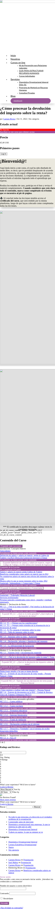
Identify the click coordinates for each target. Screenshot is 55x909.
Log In (3, 154)
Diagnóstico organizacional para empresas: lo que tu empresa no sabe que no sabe (29, 825)
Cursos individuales (27, 76)
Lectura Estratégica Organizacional (22, 845)
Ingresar (18, 101)
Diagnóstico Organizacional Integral (22, 829)
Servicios (15, 79)
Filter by (15, 792)
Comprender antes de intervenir (21, 822)
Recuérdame (8, 899)
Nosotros (15, 59)
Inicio (13, 55)
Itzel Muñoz (13, 862)
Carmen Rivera (9, 119)
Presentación (28, 860)
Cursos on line (18, 62)
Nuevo (11, 847)
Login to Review (6, 787)
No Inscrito (4, 130)
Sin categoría (13, 850)
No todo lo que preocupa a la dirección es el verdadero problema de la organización (30, 818)
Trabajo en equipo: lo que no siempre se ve (25, 832)
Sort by (17, 789)
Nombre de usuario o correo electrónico (16, 886)
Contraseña (4, 893)
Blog (13, 96)
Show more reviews (8, 800)
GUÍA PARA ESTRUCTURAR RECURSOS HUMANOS (31, 72)
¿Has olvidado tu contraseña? (11, 908)
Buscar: (3, 807)
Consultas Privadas (27, 93)
